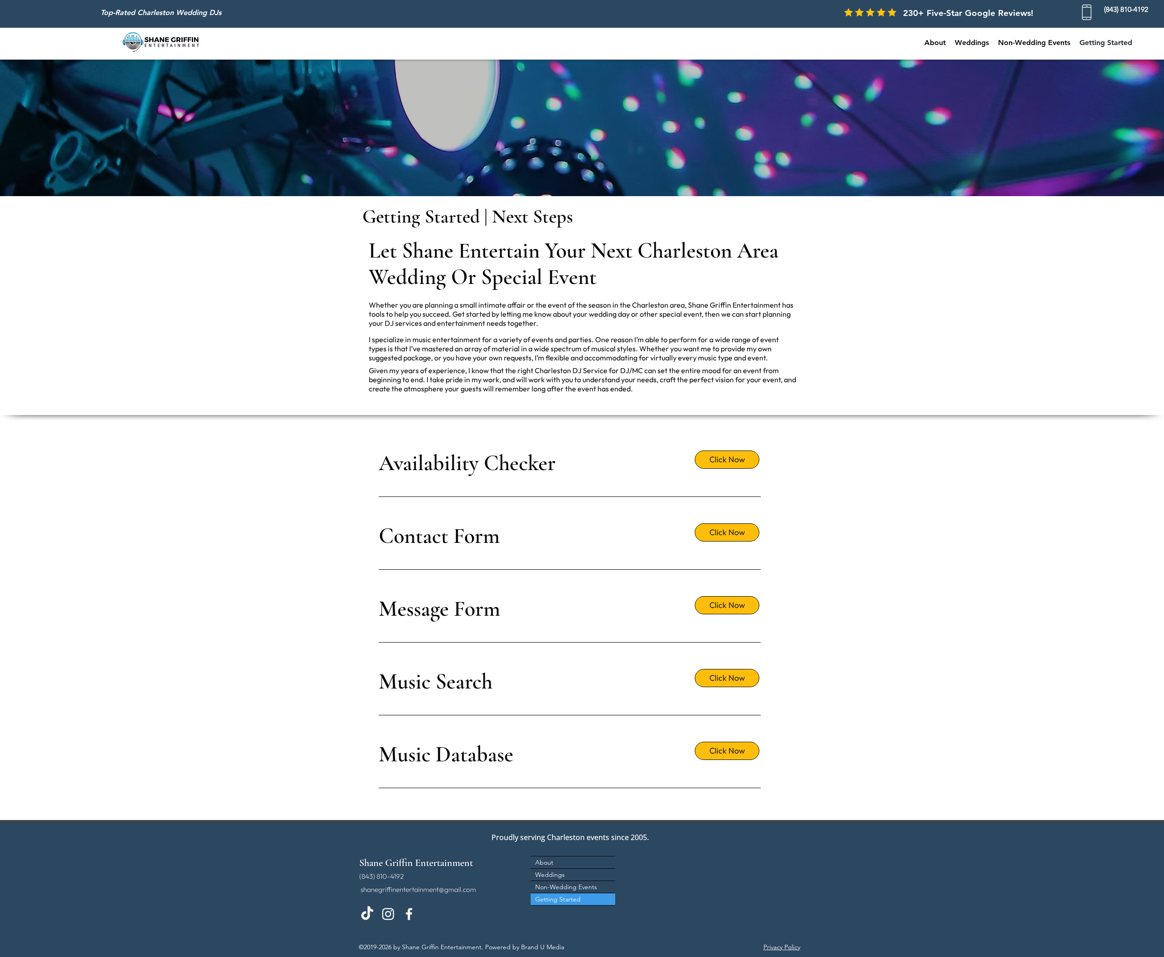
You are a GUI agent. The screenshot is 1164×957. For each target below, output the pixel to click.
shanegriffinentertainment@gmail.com (418, 889)
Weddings (550, 875)
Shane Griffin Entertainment (416, 863)
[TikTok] (367, 914)
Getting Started (558, 899)
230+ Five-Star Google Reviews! (968, 13)
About (544, 862)
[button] (1034, 43)
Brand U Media (542, 947)
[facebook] (409, 914)
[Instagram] (388, 914)
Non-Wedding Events (566, 887)
